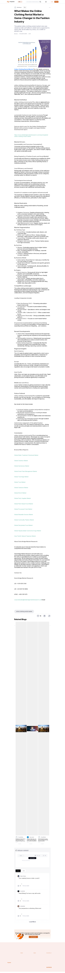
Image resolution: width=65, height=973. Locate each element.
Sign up (56, 1)
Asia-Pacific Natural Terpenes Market (25, 536)
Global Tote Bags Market (21, 476)
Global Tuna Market (19, 482)
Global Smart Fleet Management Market (25, 471)
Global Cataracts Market (21, 487)
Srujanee (9, 962)
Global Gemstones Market (21, 466)
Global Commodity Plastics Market (24, 520)
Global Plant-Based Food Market (23, 504)
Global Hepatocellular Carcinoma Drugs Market (27, 531)
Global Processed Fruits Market (23, 509)
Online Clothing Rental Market (23, 69)
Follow (25, 7)
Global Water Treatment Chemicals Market (26, 455)
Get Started (33, 936)
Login (52, 1)
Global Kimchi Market (20, 493)
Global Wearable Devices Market (23, 514)
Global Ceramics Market (21, 460)
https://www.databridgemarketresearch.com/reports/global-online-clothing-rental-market (31, 135)
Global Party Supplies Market (22, 498)
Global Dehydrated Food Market (23, 525)
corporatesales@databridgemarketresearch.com (28, 600)
